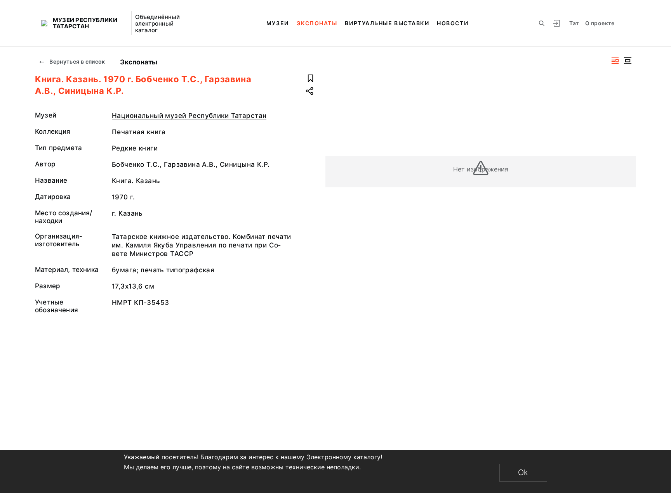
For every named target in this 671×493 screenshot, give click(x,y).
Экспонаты (317, 23)
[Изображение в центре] (627, 61)
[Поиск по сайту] (542, 23)
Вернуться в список (76, 61)
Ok (523, 472)
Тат (574, 23)
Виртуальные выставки (387, 23)
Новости (452, 23)
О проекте (599, 23)
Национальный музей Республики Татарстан (189, 115)
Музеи (277, 23)
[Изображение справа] (615, 61)
